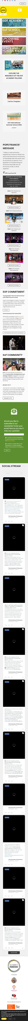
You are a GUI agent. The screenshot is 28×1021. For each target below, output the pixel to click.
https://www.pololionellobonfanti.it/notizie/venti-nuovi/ (14, 856)
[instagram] (9, 0)
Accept (4, 1018)
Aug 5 (16, 777)
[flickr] (12, 0)
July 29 (16, 944)
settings (12, 1015)
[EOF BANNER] (14, 47)
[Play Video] (14, 200)
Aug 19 (16, 569)
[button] (3, 14)
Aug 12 (16, 673)
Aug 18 (16, 621)
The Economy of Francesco (15, 516)
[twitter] (7, 0)
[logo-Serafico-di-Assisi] (14, 985)
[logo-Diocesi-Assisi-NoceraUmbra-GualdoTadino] (14, 977)
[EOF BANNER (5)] (14, 19)
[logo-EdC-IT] (14, 993)
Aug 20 (16, 517)
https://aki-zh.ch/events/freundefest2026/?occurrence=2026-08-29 (14, 508)
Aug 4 (16, 808)
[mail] (14, 0)
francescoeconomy (11, 517)
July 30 (16, 860)
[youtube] (5, 0)
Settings (10, 1018)
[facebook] (2, 0)
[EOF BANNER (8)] (14, 28)
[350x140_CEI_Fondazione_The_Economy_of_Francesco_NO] (14, 1004)
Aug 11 (16, 725)
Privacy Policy (11, 441)
